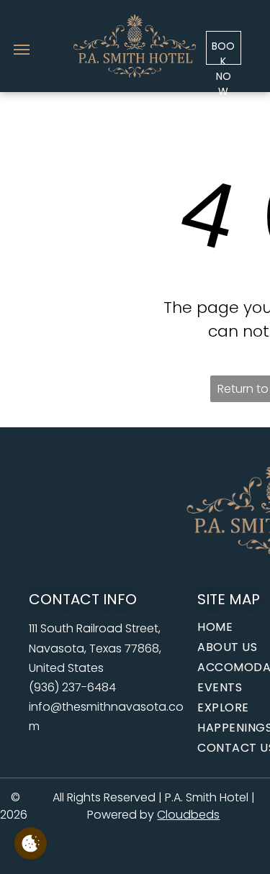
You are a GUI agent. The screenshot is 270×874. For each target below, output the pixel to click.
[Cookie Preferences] (30, 843)
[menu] (21, 49)
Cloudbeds (188, 814)
